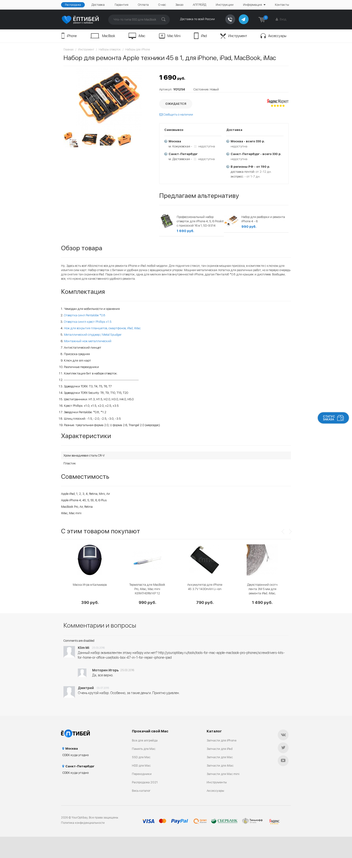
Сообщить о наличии (178, 114)
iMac (141, 36)
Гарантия (121, 4)
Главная (68, 49)
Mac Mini (174, 36)
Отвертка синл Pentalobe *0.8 (84, 315)
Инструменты (217, 782)
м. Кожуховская (179, 146)
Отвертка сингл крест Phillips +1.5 (87, 321)
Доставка (98, 4)
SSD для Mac (141, 757)
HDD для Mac (141, 765)
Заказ (179, 4)
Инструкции (224, 4)
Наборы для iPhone (137, 49)
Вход (282, 19)
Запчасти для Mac (220, 757)
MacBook (108, 36)
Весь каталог (141, 790)
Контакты (282, 4)
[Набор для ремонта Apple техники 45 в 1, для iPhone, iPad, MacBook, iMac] (108, 99)
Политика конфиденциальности (83, 822)
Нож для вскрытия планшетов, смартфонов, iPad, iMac (102, 328)
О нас (162, 4)
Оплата (143, 4)
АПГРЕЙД (199, 4)
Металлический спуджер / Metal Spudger (92, 334)
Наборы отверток (110, 49)
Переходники (142, 773)
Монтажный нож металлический (87, 341)
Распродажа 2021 (145, 782)
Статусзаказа (329, 418)
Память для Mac (143, 748)
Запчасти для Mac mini (223, 773)
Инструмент (237, 36)
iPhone (72, 36)
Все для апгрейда (145, 740)
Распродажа (73, 4)
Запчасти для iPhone (221, 740)
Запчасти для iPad (220, 748)
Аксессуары (277, 36)
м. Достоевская (179, 159)
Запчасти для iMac (220, 765)
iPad (204, 36)
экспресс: (237, 176)
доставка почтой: (243, 171)
